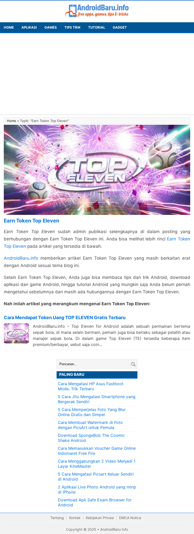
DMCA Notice (130, 518)
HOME (9, 27)
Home (11, 121)
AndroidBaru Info (114, 529)
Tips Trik (72, 27)
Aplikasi (29, 27)
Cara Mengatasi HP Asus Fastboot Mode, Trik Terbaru (91, 386)
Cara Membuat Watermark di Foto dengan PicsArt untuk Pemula (90, 425)
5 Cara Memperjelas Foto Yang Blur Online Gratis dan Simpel (92, 412)
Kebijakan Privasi (100, 518)
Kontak (75, 518)
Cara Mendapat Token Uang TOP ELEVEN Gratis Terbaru (65, 317)
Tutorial (96, 27)
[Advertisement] (97, 73)
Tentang (57, 518)
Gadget (120, 27)
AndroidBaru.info (21, 258)
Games (50, 27)
